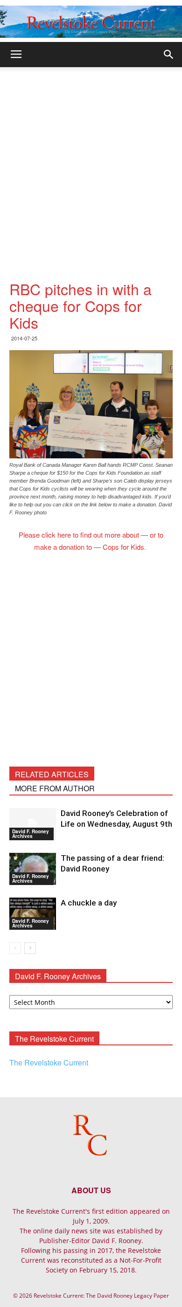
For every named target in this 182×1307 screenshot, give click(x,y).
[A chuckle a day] (32, 914)
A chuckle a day (89, 902)
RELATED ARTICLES (52, 774)
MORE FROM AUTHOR (55, 788)
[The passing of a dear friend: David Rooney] (32, 869)
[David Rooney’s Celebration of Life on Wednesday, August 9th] (32, 824)
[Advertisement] (91, 163)
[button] (169, 54)
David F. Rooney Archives (30, 833)
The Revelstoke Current (48, 1062)
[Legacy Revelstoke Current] (91, 22)
